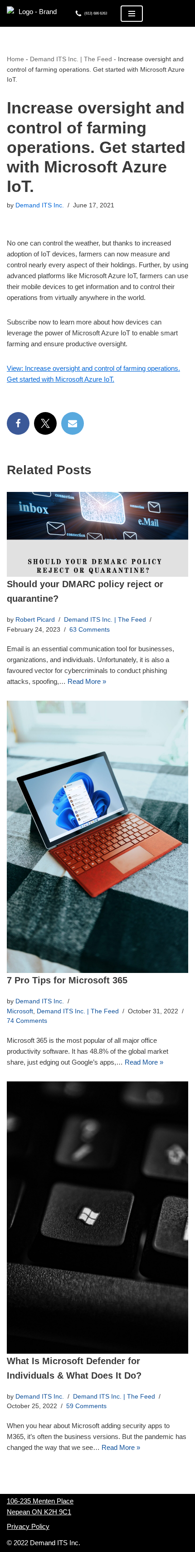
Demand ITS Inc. (39, 205)
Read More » (87, 681)
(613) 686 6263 (95, 13)
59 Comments (86, 1406)
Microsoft (20, 1011)
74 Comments (27, 1020)
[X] (45, 423)
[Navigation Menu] (132, 13)
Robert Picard (35, 619)
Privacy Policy (28, 1526)
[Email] (72, 423)
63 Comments (89, 629)
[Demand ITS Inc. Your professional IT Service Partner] (34, 13)
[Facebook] (18, 423)
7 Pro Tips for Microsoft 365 (67, 980)
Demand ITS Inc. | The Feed (71, 59)
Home (15, 59)
